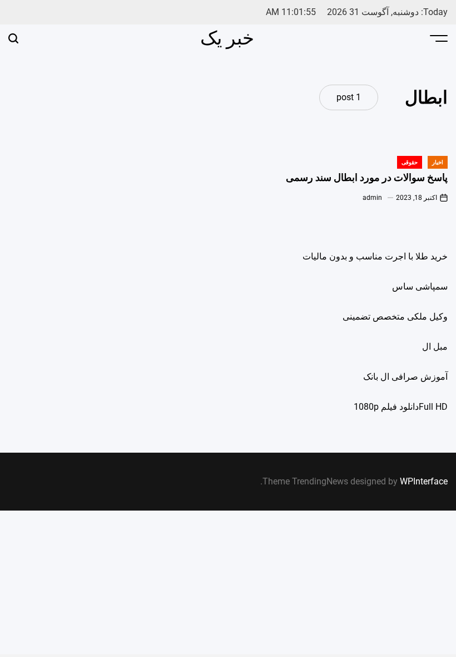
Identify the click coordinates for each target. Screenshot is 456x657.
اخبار (437, 162)
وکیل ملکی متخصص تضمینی (395, 316)
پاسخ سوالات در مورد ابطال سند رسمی (367, 177)
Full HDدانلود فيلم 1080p (401, 406)
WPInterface (424, 481)
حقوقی (410, 162)
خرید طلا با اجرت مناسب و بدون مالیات (375, 256)
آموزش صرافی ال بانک (405, 376)
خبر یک (227, 37)
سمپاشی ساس (420, 286)
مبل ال (435, 346)
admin (372, 198)
